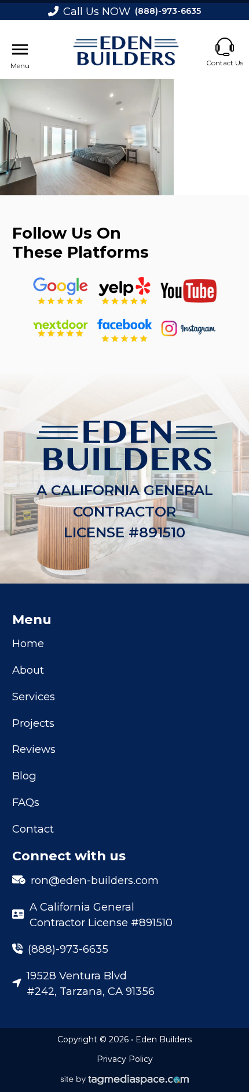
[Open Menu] (20, 49)
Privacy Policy (125, 1059)
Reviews (34, 749)
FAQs (25, 802)
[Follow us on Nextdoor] (188, 291)
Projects (33, 723)
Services (33, 696)
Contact (33, 828)
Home (28, 643)
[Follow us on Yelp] (124, 291)
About (28, 670)
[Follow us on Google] (60, 291)
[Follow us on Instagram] (188, 328)
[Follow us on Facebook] (124, 328)
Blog (24, 775)
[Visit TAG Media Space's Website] (125, 1080)
